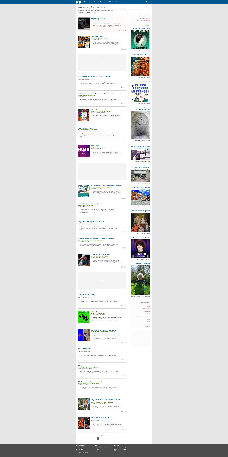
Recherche (104, 2)
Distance (89, 12)
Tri (102, 12)
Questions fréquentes (99, 449)
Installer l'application (145, 18)
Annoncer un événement (122, 2)
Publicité (116, 450)
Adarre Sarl (80, 455)
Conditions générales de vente (82, 452)
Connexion (149, 2)
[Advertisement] (102, 62)
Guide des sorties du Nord (144, 22)
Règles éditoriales (79, 449)
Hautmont (147, 310)
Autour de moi (88, 2)
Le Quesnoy (147, 305)
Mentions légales (79, 447)
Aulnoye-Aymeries (146, 308)
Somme (148, 326)
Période (96, 12)
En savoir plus (119, 30)
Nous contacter (98, 450)
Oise (149, 323)
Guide (112, 2)
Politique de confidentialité (81, 450)
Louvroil (148, 313)
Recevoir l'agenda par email (143, 20)
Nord (148, 321)
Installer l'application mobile (120, 449)
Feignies (148, 306)
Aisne (148, 319)
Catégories (81, 12)
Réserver (124, 30)
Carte (97, 2)
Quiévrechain (147, 311)
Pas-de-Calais (147, 324)
